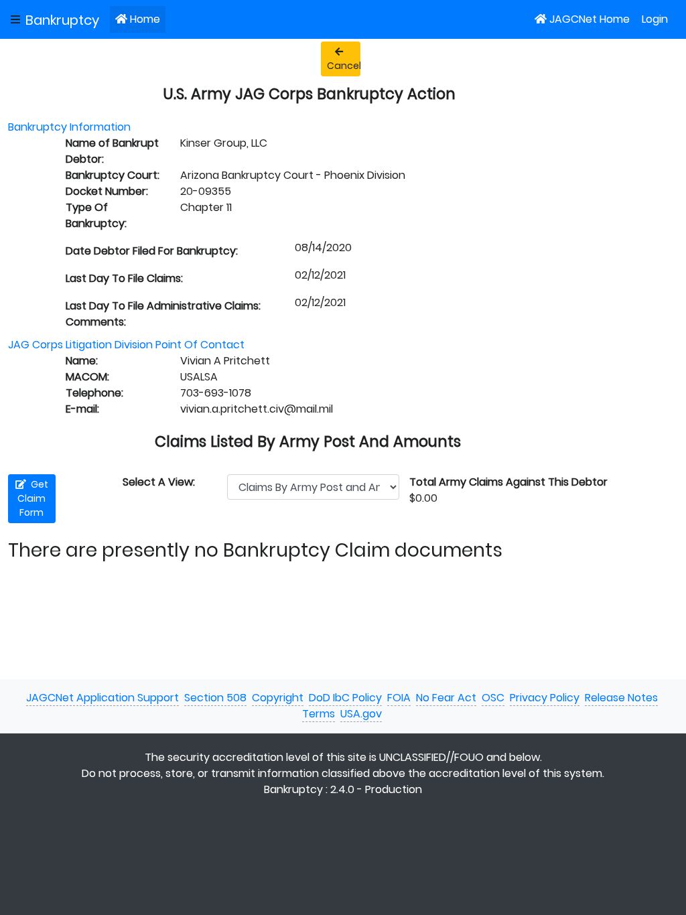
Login (655, 19)
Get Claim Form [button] (32, 498)
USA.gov (361, 713)
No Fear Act (446, 697)
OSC (493, 697)
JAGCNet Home (589, 19)
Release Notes (621, 697)
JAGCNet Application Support (102, 697)
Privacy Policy (544, 697)
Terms (318, 713)
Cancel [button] (343, 65)
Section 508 (215, 697)
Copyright (277, 697)
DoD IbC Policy (345, 697)
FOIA (399, 697)
